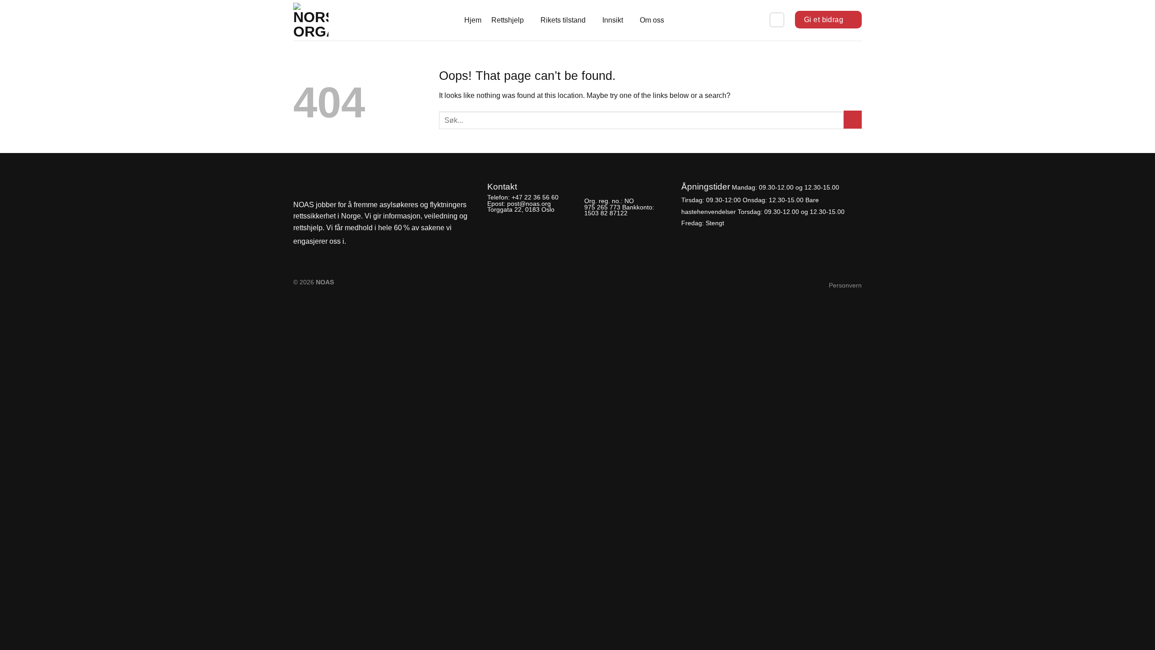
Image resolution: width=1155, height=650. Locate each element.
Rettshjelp (507, 20)
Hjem (472, 20)
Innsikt (612, 20)
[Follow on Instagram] (370, 241)
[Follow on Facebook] (355, 241)
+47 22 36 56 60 (535, 197)
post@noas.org (529, 203)
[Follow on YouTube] (386, 241)
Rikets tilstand (563, 20)
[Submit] (853, 120)
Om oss (652, 20)
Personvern (845, 285)
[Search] (777, 20)
